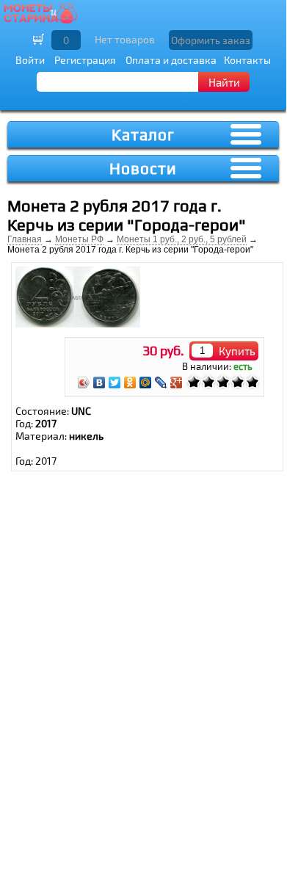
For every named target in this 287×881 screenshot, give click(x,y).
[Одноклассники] (130, 382)
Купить (237, 351)
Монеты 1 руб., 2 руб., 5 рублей (182, 239)
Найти (224, 82)
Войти (30, 60)
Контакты (247, 60)
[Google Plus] (176, 382)
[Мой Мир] (145, 382)
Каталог (143, 135)
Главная (24, 239)
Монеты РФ (79, 239)
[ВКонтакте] (99, 382)
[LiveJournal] (161, 382)
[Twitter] (115, 382)
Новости (143, 168)
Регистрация (85, 60)
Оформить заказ (210, 40)
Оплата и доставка (171, 60)
